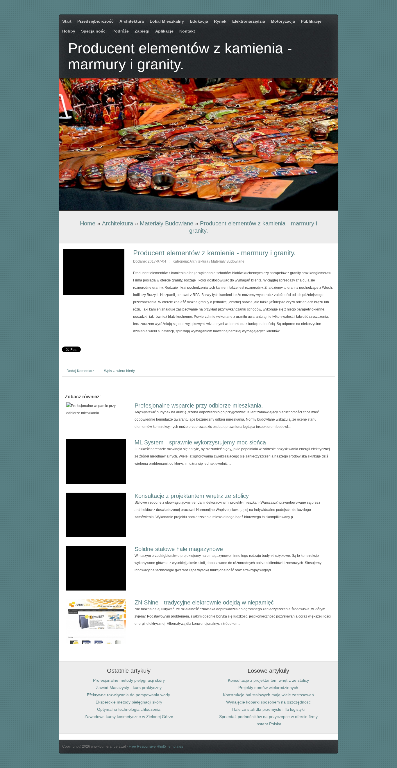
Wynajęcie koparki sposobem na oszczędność (268, 702)
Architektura (117, 223)
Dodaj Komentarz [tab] (80, 371)
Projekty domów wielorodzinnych (268, 687)
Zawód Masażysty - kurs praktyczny (129, 687)
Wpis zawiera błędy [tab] (119, 371)
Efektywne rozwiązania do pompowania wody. (129, 694)
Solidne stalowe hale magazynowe (179, 549)
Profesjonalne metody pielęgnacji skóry (129, 680)
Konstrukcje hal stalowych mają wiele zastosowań (268, 694)
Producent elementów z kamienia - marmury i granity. (214, 253)
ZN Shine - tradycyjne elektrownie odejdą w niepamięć (204, 602)
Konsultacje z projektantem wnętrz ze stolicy (192, 496)
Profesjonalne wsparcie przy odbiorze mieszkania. (199, 405)
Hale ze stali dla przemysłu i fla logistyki (268, 709)
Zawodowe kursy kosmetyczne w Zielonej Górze (129, 716)
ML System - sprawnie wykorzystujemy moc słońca (200, 442)
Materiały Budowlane (166, 223)
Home (87, 223)
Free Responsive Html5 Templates (156, 746)
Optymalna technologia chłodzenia (128, 709)
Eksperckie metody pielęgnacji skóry (129, 702)
